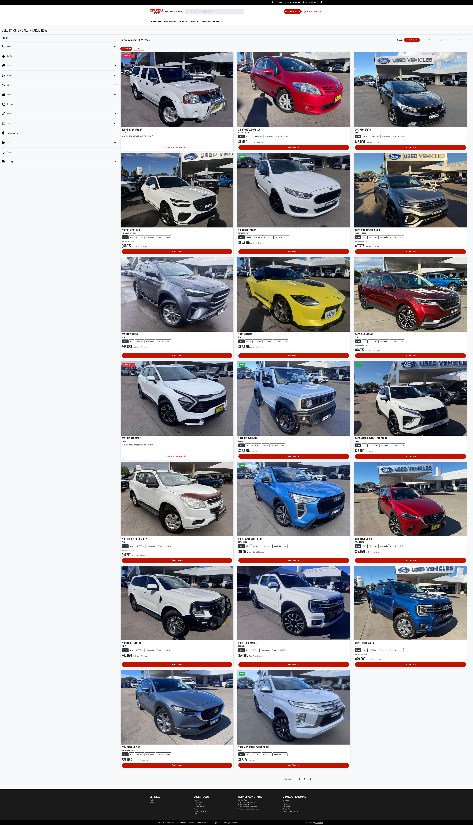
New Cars (197, 800)
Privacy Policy (287, 809)
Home (153, 21)
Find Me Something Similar (177, 147)
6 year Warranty (243, 804)
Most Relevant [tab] (412, 40)
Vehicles (162, 21)
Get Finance (293, 147)
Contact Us (286, 804)
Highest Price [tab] (443, 40)
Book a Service (314, 11)
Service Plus (242, 800)
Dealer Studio (319, 822)
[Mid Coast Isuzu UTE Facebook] (321, 2)
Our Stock (182, 21)
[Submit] (188, 11)
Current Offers (199, 807)
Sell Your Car (294, 11)
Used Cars (197, 804)
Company (216, 21)
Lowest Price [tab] (459, 40)
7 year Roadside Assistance (247, 807)
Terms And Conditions (290, 811)
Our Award (286, 807)
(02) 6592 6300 (311, 2)
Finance (194, 21)
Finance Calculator (200, 811)
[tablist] (435, 40)
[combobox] (214, 11)
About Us (286, 800)
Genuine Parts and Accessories (249, 809)
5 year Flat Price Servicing (247, 802)
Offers (172, 21)
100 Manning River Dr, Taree (287, 2)
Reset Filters (126, 49)
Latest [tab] (428, 40)
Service (205, 21)
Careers (285, 802)
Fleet (195, 813)
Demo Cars (198, 802)
